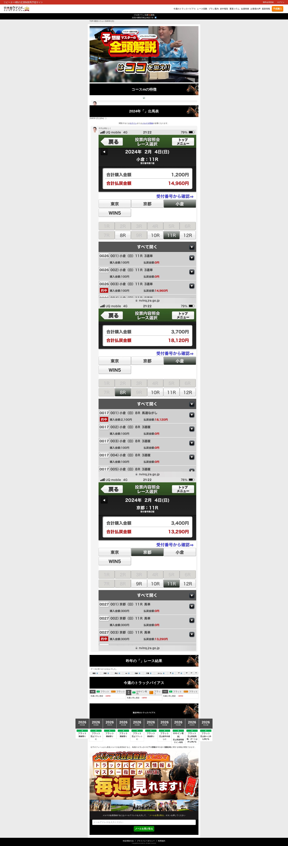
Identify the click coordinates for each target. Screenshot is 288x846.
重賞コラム (235, 9)
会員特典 (245, 9)
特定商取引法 (128, 841)
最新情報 (266, 9)
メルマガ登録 (147, 123)
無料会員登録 (268, 2)
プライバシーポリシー (146, 841)
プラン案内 (214, 9)
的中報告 (224, 9)
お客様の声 (255, 9)
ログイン (280, 2)
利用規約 (161, 841)
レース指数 (202, 9)
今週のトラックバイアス (184, 9)
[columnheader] (95, 673)
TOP (91, 21)
